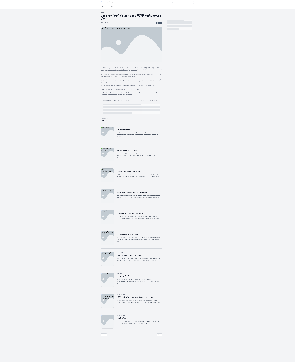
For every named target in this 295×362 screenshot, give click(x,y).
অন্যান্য (102, 13)
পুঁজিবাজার (104, 7)
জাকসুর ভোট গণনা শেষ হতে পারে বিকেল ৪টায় (128, 171)
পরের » (159, 335)
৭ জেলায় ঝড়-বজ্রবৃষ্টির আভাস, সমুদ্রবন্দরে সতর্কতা (129, 255)
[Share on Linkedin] (161, 23)
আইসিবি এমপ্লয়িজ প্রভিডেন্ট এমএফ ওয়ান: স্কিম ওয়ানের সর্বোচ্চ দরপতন (135, 297)
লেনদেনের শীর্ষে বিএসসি (123, 276)
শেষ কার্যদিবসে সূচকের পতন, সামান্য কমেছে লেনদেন (130, 213)
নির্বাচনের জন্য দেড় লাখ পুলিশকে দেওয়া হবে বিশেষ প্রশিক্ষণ (132, 192)
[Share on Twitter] (159, 23)
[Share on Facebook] (157, 23)
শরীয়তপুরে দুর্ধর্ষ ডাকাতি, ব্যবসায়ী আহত (127, 151)
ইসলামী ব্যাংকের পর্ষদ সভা (123, 130)
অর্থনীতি (112, 7)
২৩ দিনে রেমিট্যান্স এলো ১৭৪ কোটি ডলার (127, 234)
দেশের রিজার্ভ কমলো (122, 318)
